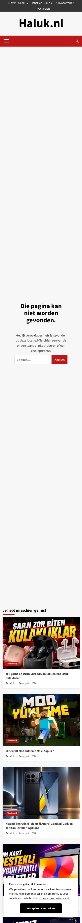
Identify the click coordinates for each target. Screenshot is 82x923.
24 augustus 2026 (27, 683)
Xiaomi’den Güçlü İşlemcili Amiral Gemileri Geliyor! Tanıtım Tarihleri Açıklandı (39, 826)
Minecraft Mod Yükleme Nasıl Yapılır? (30, 751)
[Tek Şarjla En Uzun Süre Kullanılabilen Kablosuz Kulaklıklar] (41, 643)
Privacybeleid (42, 8)
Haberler (36, 2)
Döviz (12, 2)
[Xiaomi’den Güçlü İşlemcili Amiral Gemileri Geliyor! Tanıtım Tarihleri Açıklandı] (41, 793)
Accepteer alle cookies (41, 908)
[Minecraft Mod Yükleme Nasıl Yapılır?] (41, 720)
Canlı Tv (23, 2)
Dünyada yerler (64, 2)
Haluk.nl (41, 23)
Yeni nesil (12, 663)
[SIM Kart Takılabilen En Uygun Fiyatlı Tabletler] (41, 870)
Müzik (48, 2)
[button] (7, 41)
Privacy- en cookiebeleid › (54, 898)
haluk (12, 683)
